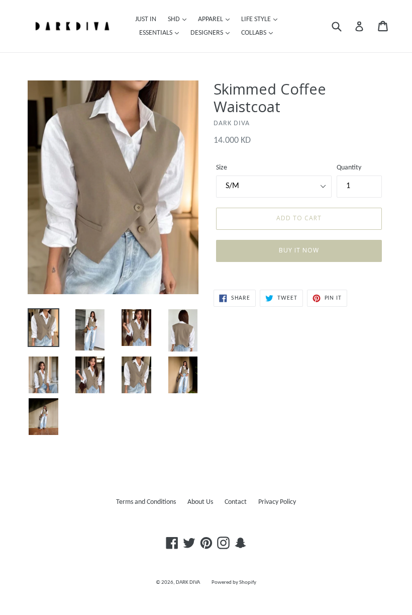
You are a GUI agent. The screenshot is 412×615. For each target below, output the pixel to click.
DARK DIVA (188, 582)
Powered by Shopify (234, 582)
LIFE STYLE (256, 19)
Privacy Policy (277, 502)
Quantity (349, 167)
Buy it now (299, 250)
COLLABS (254, 33)
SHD (174, 19)
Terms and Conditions (146, 502)
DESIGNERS (207, 33)
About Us (200, 502)
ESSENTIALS (156, 33)
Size (221, 167)
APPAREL (211, 19)
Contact (236, 502)
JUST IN (145, 19)
